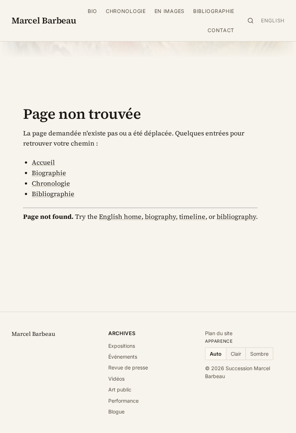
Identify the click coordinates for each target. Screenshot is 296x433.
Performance (123, 401)
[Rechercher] (250, 20)
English (272, 20)
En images (169, 11)
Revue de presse (128, 367)
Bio (92, 11)
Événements (122, 357)
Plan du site (218, 333)
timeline (192, 216)
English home (120, 216)
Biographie (49, 172)
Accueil (43, 162)
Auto (216, 354)
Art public (119, 389)
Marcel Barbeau (44, 20)
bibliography (236, 216)
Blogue (116, 411)
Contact (221, 30)
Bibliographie (213, 11)
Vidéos (116, 379)
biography (160, 216)
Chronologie (126, 11)
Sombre (259, 354)
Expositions (121, 346)
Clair (236, 354)
